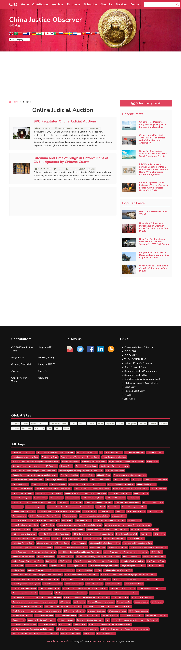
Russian (143, 424)
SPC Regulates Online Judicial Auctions (65, 121)
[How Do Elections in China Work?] (129, 214)
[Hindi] (38, 34)
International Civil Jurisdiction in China (105, 543)
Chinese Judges (56, 498)
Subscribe (90, 4)
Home (25, 4)
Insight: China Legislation (114, 538)
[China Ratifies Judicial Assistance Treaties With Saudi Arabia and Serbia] (129, 154)
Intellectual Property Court (23, 543)
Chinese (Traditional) (59, 424)
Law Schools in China (155, 561)
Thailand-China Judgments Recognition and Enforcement (135, 620)
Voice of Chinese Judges (70, 633)
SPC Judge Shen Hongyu (22, 615)
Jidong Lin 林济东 (46, 364)
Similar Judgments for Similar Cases (27, 606)
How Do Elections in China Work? (153, 213)
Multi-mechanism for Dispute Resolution (81, 575)
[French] (29, 34)
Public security (46, 593)
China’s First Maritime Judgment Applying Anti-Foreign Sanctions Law (152, 124)
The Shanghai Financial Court (24, 624)
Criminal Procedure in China (23, 511)
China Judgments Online (55, 480)
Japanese (110, 424)
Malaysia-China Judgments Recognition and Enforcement (50, 570)
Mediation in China (84, 570)
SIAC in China (157, 602)
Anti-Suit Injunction (154, 452)
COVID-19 (101, 507)
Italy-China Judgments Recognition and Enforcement (80, 552)
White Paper (88, 633)
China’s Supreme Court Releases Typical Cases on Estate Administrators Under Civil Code (153, 186)
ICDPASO (56, 538)
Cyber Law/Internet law (136, 511)
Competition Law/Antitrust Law (127, 502)
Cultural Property (105, 511)
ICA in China (145, 534)
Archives (57, 4)
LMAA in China (18, 570)
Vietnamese (39, 428)
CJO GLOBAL (131, 351)
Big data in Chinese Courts (86, 466)
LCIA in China (18, 566)
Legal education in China (36, 566)
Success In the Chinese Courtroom (41, 620)
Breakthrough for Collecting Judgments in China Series (80, 471)
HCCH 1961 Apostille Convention (144, 529)
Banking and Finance (70, 461)
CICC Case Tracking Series (93, 498)
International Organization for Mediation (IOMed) (32, 547)
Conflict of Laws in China (153, 502)
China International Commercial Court (142, 379)
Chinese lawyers (72, 498)
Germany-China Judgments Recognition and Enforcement (127, 525)
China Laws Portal (121, 480)
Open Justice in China (73, 584)
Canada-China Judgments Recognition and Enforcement (35, 475)
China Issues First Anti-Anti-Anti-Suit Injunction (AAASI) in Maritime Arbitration (152, 139)
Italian (100, 424)
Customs (119, 511)
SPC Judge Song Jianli (44, 615)
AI (101, 452)
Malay (66, 428)
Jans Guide (129, 398)
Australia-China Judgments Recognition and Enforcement (35, 461)
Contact (136, 4)
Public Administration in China (123, 588)
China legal (136, 480)
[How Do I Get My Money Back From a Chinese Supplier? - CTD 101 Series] (129, 242)
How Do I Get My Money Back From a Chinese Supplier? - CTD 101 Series (154, 242)
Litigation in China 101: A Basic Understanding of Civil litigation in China (154, 255)
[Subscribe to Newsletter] (111, 349)
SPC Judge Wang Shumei (66, 615)
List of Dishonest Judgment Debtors (103, 566)
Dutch (73, 424)
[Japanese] (47, 34)
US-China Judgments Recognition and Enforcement (77, 629)
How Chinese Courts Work (126, 534)
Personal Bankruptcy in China (24, 588)
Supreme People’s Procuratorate (140, 371)
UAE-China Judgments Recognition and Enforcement (110, 624)
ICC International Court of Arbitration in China (31, 538)
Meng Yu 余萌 (89, 169)
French (81, 424)
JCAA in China (156, 552)
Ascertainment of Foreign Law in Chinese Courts (80, 457)
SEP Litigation (79, 602)
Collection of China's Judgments (98, 502)
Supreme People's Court (136, 375)
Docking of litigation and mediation (94, 516)
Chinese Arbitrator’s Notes (120, 493)
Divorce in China (69, 516)
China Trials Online (58, 484)
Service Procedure (124, 602)
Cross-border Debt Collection (138, 347)
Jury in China (51, 561)
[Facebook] (90, 349)
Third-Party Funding (47, 624)
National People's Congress (138, 363)
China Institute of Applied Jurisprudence (130, 475)
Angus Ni (42, 371)
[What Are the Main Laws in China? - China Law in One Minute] (129, 269)
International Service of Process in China (71, 547)
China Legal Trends (64, 128)
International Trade (97, 547)
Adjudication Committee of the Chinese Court (55, 452)
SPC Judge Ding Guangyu (74, 611)
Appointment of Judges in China (25, 457)
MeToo (98, 570)
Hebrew (16, 428)
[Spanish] (65, 34)
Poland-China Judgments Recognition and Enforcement (85, 588)
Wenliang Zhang (46, 357)
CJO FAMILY (130, 355)
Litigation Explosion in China (132, 566)
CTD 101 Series (89, 511)
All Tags (18, 444)
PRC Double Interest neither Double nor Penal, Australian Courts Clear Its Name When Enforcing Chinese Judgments (153, 169)
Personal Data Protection (49, 588)
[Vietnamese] (83, 34)
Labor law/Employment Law (132, 561)
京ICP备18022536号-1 (59, 641)
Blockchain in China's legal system (114, 466)
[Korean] (52, 34)
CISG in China (134, 498)
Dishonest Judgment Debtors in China (45, 516)
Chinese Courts (40, 498)
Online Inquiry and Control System (26, 584)
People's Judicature (113, 584)
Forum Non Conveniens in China (25, 525)
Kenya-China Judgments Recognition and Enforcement (96, 561)
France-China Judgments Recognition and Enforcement (79, 525)
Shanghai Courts (141, 602)
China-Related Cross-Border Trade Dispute (130, 489)
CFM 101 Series (87, 475)
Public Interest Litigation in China (151, 588)
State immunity (18, 620)
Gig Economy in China (21, 529)
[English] (11, 34)
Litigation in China (155, 566)
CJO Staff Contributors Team (88, 128)
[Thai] (88, 34)
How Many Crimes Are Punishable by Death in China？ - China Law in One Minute (153, 227)
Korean (120, 424)
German (91, 424)
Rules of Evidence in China (142, 597)
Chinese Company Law (22, 498)
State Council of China (135, 367)
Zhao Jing (15, 371)
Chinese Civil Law (141, 493)
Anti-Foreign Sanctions (134, 452)
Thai (49, 428)
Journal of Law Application (23, 557)
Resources (74, 4)
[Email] (70, 349)
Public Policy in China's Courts (25, 593)
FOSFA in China (48, 525)
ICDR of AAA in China (71, 538)
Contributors (40, 4)
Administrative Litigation (87, 452)
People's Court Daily (134, 390)
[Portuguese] (56, 34)
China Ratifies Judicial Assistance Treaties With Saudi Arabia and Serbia (153, 153)
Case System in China (69, 475)
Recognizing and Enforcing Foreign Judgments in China (86, 597)
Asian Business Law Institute (114, 457)
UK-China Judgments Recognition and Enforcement (33, 629)
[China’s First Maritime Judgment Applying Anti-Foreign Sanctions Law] (129, 125)
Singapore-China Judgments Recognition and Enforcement (107, 606)
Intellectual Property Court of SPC (141, 383)
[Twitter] (80, 349)
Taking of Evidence (66, 620)
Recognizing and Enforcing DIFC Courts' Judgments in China (114, 593)
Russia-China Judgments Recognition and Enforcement (34, 602)
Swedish (163, 424)
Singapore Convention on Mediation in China (62, 606)
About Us (106, 4)
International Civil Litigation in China (138, 543)
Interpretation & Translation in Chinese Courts (149, 547)
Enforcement (67, 520)
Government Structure (42, 529)
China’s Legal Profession (22, 493)
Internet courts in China (118, 547)
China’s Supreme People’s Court (49, 493)
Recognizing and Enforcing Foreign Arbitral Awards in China (37, 597)
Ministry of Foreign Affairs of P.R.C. (118, 570)
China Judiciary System (78, 480)
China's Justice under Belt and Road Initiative (53, 489)
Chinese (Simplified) (39, 424)
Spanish (153, 424)
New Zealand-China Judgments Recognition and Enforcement (138, 579)
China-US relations (158, 489)
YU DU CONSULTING (135, 359)
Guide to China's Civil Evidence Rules (69, 529)
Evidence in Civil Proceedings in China (109, 520)
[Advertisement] (90, 78)
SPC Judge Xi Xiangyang (89, 615)
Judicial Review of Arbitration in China (27, 561)
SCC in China (65, 602)
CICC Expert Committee (116, 498)
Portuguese (131, 424)
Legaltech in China (57, 566)
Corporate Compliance (35, 507)
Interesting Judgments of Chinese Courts (53, 543)
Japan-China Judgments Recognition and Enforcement (125, 552)
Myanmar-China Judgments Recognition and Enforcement (35, 579)
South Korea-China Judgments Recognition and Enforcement (37, 611)
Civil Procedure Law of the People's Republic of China (34, 502)
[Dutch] (25, 34)
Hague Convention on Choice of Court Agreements (107, 529)
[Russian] (61, 34)
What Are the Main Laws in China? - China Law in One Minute (153, 268)
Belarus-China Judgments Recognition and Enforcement (35, 466)
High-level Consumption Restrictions (54, 534)
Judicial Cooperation (131, 557)
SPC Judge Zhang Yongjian (132, 615)
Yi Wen (128, 394)
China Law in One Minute (100, 480)
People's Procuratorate (134, 584)
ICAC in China (159, 534)
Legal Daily (129, 387)
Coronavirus (17, 507)
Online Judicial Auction (53, 584)
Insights (59, 169)
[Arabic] (16, 34)
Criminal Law (113, 507)
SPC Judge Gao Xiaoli (96, 611)
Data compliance (155, 511)
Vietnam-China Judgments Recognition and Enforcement (35, 633)
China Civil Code (103, 475)
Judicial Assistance (65, 557)
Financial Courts (134, 520)
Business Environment (115, 471)
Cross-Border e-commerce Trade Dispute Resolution (59, 511)
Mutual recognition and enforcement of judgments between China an (128, 575)
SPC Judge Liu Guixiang (138, 611)
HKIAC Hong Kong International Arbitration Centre (93, 534)
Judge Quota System (46, 557)
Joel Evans (43, 377)
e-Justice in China (119, 516)
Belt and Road (66, 466)
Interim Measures (79, 543)
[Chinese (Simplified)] (20, 34)
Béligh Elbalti (17, 357)
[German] (34, 34)
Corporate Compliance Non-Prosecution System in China (70, 507)
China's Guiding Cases (146, 484)
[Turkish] (92, 34)
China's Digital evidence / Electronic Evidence (87, 484)
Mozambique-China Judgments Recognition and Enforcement (37, 575)
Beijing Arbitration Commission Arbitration (126, 461)
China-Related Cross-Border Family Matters (92, 489)
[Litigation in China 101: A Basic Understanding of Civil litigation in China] (129, 256)
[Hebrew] (74, 34)
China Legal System (20, 484)
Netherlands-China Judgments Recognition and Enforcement (86, 579)
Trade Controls (65, 624)
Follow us (74, 339)
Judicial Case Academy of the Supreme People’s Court (98, 557)
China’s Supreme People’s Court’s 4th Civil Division (85, 493)
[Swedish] (70, 34)
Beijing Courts (152, 461)
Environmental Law (83, 520)
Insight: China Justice (92, 538)
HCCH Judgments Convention (24, 534)
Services (121, 4)
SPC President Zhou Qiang (156, 615)
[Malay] (97, 34)
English (16, 424)
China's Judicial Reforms (22, 489)
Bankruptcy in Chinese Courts (93, 461)
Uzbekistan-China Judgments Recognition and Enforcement (124, 629)
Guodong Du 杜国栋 (76, 169)
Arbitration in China (49, 457)
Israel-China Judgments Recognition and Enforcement (34, 552)
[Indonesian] (79, 34)
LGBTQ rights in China (76, 566)
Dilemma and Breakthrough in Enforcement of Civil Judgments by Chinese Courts (71, 160)
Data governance (19, 516)
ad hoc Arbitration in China (23, 452)
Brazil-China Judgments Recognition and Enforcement (34, 471)
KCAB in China (65, 561)
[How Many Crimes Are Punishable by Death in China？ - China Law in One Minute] (129, 228)
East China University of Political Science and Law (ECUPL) (36, 520)
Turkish (58, 428)
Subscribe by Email (148, 103)
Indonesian (26, 428)
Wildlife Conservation (106, 633)
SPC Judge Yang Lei (110, 615)
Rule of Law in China (120, 597)
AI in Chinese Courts (114, 452)
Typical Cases (80, 624)
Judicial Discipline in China (153, 557)
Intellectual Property (136, 538)
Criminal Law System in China (134, 507)
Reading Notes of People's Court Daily (71, 593)
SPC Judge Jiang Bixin (117, 611)
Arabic (25, 424)
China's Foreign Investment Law (120, 484)
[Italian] (43, 34)
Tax (107, 620)
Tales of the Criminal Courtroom (90, 620)
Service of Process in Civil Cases (101, 602)
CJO (13, 4)
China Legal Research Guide (156, 480)
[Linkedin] (100, 349)
